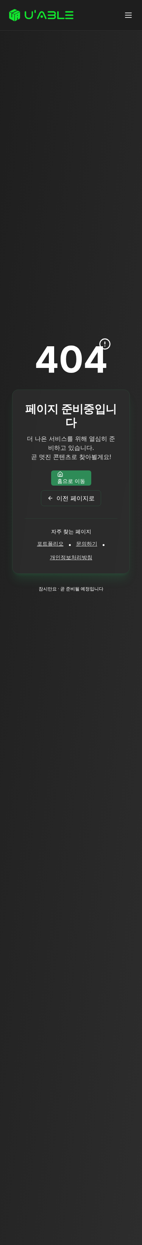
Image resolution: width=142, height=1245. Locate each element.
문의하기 (86, 543)
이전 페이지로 (75, 498)
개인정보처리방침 (71, 557)
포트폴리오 (50, 543)
